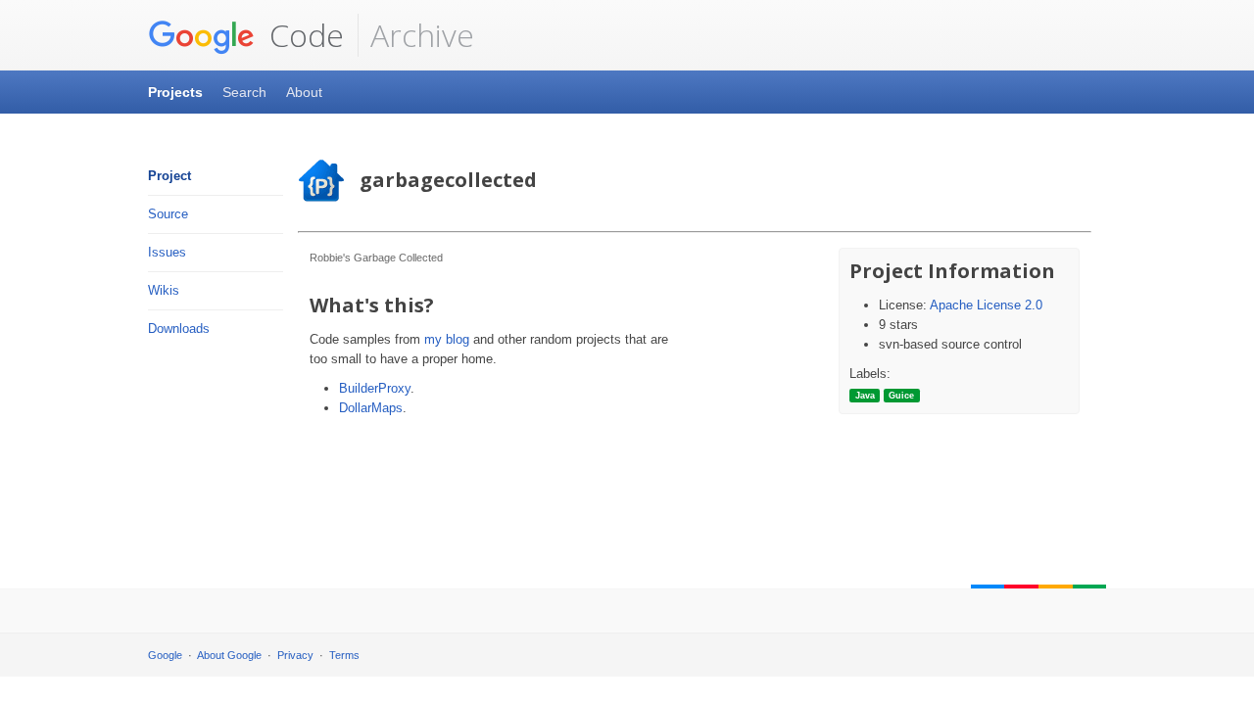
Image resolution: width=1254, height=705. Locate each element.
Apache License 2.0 (986, 305)
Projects (175, 92)
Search (244, 92)
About (304, 92)
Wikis (163, 290)
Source (168, 214)
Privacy (295, 655)
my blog (446, 339)
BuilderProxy (374, 388)
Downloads (179, 328)
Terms (344, 655)
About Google (229, 655)
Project (169, 175)
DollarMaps (371, 407)
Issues (167, 252)
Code (303, 35)
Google (165, 655)
